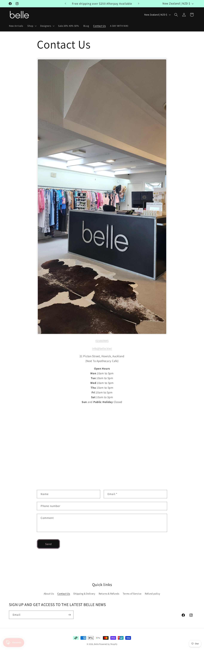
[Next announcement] (138, 3)
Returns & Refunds (109, 593)
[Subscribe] (69, 615)
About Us (49, 593)
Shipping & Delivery (84, 593)
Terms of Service (132, 593)
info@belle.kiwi (102, 348)
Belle (96, 644)
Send (48, 544)
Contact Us (63, 593)
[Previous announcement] (65, 3)
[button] (31, 26)
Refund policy (152, 593)
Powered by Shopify (108, 644)
